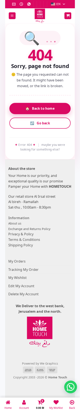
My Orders (17, 261)
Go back (40, 123)
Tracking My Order (23, 269)
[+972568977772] (29, 4)
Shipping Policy (20, 245)
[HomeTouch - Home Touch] (40, 15)
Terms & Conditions (24, 239)
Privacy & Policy (20, 234)
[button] (12, 15)
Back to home (40, 108)
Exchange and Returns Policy (29, 229)
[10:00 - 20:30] (22, 4)
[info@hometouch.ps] (14, 4)
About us (14, 223)
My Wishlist (17, 277)
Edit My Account (21, 286)
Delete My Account (23, 294)
